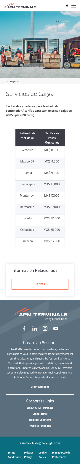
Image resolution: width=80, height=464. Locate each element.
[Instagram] (45, 329)
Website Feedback (40, 425)
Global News (40, 413)
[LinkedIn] (34, 329)
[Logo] (20, 5)
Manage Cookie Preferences (61, 455)
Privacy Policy (28, 455)
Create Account (40, 386)
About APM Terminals (40, 408)
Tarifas (40, 284)
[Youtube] (55, 329)
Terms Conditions (14, 455)
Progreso (14, 81)
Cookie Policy (43, 455)
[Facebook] (24, 329)
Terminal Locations (40, 419)
